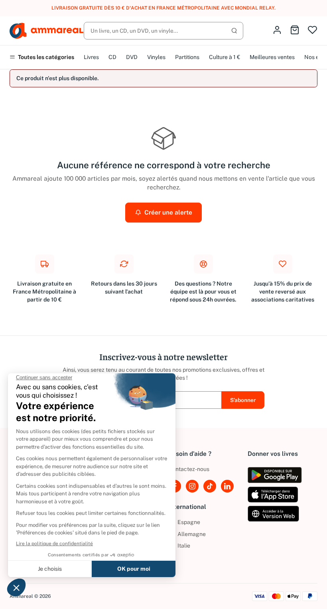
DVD (132, 57)
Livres (91, 57)
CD (112, 57)
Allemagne (187, 534)
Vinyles (156, 57)
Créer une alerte (167, 212)
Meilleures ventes (272, 57)
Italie (179, 545)
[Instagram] (192, 486)
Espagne (184, 522)
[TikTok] (209, 486)
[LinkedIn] (227, 486)
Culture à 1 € (224, 57)
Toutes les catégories (45, 57)
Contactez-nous (188, 469)
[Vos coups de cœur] (312, 30)
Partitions (187, 57)
